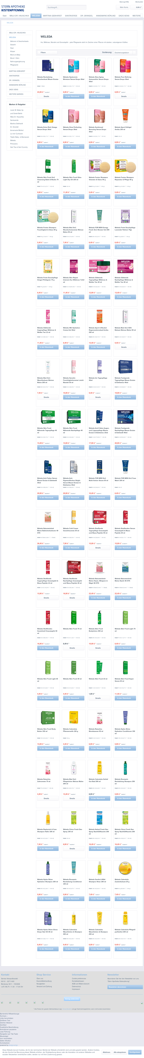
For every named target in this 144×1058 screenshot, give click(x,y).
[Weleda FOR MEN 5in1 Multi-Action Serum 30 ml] (99, 467)
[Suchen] (84, 7)
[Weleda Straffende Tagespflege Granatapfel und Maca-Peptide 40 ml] (99, 517)
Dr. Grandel (14, 127)
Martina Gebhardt (16, 123)
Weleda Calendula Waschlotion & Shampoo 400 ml (72, 932)
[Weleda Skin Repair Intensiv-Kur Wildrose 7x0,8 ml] (73, 266)
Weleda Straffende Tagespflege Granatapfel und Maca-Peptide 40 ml (98, 530)
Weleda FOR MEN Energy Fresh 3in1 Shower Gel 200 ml (99, 230)
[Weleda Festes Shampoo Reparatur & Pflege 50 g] (125, 166)
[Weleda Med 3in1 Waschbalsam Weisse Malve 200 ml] (47, 366)
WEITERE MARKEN (16, 94)
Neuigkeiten (41, 984)
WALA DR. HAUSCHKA (17, 33)
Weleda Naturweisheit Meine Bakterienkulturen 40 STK (47, 530)
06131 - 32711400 (7, 981)
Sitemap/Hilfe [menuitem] (124, 2)
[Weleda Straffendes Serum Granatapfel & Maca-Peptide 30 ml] (125, 517)
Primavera (14, 144)
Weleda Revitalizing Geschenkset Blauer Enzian (47, 78)
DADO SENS (13, 89)
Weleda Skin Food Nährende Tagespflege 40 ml (47, 430)
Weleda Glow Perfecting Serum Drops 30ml (72, 128)
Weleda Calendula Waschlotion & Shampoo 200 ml (98, 932)
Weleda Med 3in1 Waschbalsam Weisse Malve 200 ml (45, 380)
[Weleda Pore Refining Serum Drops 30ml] (125, 66)
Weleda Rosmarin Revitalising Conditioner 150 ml (72, 882)
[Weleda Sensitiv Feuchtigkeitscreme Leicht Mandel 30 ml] (73, 366)
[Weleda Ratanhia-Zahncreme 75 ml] (47, 768)
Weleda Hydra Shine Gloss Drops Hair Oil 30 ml (47, 931)
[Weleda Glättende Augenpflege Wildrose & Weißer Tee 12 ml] (47, 316)
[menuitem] (137, 1)
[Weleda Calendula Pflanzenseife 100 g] (73, 717)
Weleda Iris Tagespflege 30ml (98, 379)
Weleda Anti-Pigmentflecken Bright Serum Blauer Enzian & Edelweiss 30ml (72, 481)
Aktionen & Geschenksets (19, 41)
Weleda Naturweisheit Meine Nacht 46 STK (123, 580)
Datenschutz (76, 986)
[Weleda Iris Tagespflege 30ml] (99, 366)
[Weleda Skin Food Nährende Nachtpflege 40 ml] (73, 417)
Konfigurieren (135, 1052)
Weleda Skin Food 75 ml (72, 629)
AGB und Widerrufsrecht (80, 984)
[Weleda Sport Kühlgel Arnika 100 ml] (125, 116)
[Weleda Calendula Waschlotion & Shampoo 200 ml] (99, 918)
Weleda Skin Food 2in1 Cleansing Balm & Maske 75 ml (47, 179)
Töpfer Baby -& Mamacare (19, 137)
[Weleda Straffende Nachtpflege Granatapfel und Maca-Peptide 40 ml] (73, 567)
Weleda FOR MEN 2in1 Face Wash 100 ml (125, 479)
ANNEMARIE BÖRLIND (17, 85)
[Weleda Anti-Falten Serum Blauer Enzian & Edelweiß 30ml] (47, 467)
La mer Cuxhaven (16, 133)
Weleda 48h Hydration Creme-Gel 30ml (71, 329)
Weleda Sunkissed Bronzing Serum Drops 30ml (97, 129)
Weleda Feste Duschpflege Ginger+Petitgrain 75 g (47, 279)
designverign (13, 1045)
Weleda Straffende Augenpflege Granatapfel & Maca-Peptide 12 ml (47, 581)
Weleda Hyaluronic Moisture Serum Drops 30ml (73, 78)
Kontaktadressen (78, 981)
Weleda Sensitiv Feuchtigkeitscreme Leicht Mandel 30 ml (73, 380)
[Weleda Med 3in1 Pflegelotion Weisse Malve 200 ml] (73, 768)
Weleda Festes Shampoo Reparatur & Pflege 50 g (124, 178)
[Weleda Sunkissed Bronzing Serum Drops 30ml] (99, 116)
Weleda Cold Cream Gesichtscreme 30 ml (71, 529)
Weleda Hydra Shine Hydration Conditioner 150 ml (125, 731)
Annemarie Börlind (16, 130)
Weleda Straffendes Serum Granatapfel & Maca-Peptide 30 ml (125, 530)
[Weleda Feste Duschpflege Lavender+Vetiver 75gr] (125, 216)
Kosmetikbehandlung (44, 981)
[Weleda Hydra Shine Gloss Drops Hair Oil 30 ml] (47, 918)
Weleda (13, 140)
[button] (72, 1016)
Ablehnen (106, 1052)
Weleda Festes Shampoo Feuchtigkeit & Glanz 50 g (47, 229)
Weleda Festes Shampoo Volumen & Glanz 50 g (98, 178)
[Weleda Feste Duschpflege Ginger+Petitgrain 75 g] (47, 266)
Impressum (76, 989)
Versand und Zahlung (44, 986)
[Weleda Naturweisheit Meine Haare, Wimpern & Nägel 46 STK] (99, 567)
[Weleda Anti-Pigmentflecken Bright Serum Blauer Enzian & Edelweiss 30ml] (73, 467)
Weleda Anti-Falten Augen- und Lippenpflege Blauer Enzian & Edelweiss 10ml (99, 430)
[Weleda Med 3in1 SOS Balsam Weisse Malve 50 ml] (125, 316)
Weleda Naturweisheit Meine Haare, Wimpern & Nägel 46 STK (98, 581)
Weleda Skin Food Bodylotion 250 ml (96, 630)
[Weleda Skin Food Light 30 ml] (47, 667)
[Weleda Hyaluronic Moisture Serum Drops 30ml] (73, 66)
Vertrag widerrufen (72, 999)
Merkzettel (139, 2)
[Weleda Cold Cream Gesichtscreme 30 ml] (73, 517)
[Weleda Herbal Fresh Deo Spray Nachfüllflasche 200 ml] (99, 818)
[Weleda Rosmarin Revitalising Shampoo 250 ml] (125, 768)
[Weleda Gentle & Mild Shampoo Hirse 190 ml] (99, 868)
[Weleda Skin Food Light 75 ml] (125, 617)
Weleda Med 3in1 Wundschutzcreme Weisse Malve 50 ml (73, 230)
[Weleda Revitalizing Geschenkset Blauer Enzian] (47, 66)
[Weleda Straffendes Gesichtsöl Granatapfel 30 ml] (47, 617)
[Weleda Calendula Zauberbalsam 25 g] (125, 868)
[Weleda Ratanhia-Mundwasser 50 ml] (99, 717)
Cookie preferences (79, 978)
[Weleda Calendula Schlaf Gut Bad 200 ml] (99, 768)
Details (46, 96)
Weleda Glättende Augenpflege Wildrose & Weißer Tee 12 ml (46, 330)
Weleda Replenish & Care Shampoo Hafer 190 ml (47, 830)
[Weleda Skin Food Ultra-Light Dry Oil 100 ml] (73, 166)
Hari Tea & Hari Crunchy (19, 147)
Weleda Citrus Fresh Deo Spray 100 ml (72, 830)
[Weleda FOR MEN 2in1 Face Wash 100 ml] (125, 467)
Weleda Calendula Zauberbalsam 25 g (122, 881)
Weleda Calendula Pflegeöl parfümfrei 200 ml (125, 931)
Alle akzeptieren (120, 1052)
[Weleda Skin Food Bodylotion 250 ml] (99, 617)
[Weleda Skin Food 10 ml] (99, 667)
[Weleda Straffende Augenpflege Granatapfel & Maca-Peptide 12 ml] (47, 567)
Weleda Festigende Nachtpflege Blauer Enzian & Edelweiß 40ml (125, 430)
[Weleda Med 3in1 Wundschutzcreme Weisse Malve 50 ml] (73, 216)
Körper (12, 51)
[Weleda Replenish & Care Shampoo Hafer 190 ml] (47, 818)
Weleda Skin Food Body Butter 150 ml (46, 730)
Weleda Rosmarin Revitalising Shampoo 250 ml (125, 781)
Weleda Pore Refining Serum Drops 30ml (123, 78)
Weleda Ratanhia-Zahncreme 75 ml (44, 780)
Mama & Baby (15, 55)
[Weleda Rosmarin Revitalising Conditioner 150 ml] (73, 868)
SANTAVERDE (14, 76)
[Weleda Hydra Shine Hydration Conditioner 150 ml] (125, 717)
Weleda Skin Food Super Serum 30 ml (124, 680)
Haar (12, 48)
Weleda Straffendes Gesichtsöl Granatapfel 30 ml (47, 631)
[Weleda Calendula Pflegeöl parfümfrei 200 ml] (125, 918)
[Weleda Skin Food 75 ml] (73, 617)
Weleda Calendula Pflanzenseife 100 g (70, 730)
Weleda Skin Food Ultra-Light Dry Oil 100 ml (72, 178)
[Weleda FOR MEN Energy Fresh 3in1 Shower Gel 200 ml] (99, 216)
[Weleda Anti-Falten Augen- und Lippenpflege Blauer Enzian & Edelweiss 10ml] (99, 417)
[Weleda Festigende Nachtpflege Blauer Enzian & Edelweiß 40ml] (125, 417)
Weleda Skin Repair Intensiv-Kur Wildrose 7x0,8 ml (73, 280)
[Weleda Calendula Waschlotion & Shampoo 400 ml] (73, 918)
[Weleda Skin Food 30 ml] (73, 667)
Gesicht (13, 44)
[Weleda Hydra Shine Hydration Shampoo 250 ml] (47, 868)
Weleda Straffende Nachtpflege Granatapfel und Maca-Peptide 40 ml (72, 581)
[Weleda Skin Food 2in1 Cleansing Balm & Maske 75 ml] (47, 166)
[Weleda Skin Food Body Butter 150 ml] (47, 717)
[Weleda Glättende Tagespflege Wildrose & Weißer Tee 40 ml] (99, 266)
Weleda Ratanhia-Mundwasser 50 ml (96, 730)
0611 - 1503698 (14, 984)
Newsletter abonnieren (117, 987)
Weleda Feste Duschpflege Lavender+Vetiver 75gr (125, 229)
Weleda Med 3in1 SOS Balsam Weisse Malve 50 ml (125, 329)
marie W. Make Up (16, 110)
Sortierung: (107, 52)
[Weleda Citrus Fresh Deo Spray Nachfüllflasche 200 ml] (125, 818)
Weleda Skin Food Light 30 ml (47, 680)
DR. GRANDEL (14, 80)
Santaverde (14, 120)
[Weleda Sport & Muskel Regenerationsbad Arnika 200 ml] (99, 316)
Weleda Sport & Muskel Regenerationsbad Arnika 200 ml (98, 330)
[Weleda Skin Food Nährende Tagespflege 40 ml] (47, 417)
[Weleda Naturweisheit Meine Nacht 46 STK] (125, 567)
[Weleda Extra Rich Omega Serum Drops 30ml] (47, 116)
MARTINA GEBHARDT (17, 71)
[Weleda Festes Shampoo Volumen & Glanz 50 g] (99, 166)
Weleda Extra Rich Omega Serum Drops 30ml (47, 128)
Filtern (43, 52)
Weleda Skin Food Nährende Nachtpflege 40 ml (73, 430)
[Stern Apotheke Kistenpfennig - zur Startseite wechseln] (13, 8)
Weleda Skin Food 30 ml (72, 679)
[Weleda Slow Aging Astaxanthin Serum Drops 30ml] (99, 66)
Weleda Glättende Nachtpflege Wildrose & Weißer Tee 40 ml (124, 280)
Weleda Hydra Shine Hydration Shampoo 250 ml (47, 881)
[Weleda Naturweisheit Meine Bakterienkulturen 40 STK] (47, 517)
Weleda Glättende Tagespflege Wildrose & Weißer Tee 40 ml (98, 280)
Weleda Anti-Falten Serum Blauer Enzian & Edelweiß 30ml (47, 480)
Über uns (40, 978)
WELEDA (12, 37)
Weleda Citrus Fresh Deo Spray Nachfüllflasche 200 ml (125, 831)
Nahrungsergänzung (17, 61)
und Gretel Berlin (16, 113)
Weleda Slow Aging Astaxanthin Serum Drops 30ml (99, 79)
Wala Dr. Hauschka (17, 117)
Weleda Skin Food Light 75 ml (125, 630)
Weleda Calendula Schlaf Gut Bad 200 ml (98, 780)
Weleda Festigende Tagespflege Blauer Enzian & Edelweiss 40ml (125, 380)
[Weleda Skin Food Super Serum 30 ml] (125, 667)
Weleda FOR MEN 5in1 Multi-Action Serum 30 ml (98, 479)
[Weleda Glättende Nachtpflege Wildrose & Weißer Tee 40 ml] (125, 266)
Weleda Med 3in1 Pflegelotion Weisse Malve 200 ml (73, 781)
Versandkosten (66, 1009)
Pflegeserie (14, 65)
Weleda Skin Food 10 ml (98, 679)
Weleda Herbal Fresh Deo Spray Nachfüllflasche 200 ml (99, 831)
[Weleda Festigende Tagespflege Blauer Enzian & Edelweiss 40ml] (125, 366)
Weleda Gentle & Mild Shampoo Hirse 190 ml (97, 881)
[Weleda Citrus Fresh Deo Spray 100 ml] (73, 818)
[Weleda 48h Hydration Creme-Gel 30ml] (73, 316)
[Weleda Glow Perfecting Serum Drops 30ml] (73, 116)
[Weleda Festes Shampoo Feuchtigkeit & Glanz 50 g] (47, 216)
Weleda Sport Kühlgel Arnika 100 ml (123, 128)
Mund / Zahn (14, 58)
